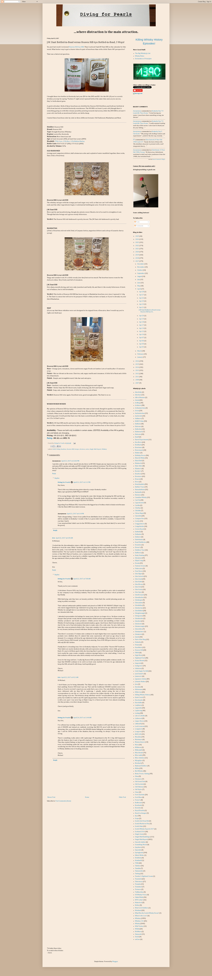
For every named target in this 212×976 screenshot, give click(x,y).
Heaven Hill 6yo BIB (76, 47)
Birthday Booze (140, 455)
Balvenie (138, 434)
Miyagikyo (138, 760)
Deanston (138, 545)
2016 (137, 361)
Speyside (138, 850)
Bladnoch (138, 463)
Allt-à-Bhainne (140, 397)
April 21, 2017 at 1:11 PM (81, 482)
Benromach (139, 450)
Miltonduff (138, 750)
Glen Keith (138, 581)
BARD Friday (56, 449)
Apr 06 (141, 341)
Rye (136, 816)
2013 (137, 370)
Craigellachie (139, 526)
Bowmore (138, 476)
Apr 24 (141, 304)
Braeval (137, 479)
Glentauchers (139, 631)
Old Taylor (138, 789)
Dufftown (138, 552)
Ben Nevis (138, 442)
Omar (137, 792)
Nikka (137, 768)
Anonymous (137, 111)
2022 (137, 245)
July (138, 279)
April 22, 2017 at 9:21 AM (69, 677)
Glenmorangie (140, 626)
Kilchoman (138, 689)
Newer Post (51, 797)
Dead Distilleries (140, 542)
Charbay (138, 508)
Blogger (115, 961)
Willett (137, 929)
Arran (137, 410)
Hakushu (138, 642)
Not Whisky (139, 771)
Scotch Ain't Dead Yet (142, 821)
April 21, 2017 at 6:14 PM (75, 513)
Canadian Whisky (141, 497)
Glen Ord (138, 587)
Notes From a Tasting (142, 773)
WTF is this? (139, 900)
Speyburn (138, 847)
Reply (54, 473)
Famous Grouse (140, 566)
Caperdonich (139, 503)
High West (138, 655)
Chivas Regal (139, 513)
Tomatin (138, 884)
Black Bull (138, 460)
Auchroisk (138, 416)
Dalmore (138, 537)
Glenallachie (139, 597)
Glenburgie (138, 600)
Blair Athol (138, 466)
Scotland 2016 (140, 831)
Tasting (137, 873)
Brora (137, 482)
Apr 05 (141, 344)
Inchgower (138, 666)
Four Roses (138, 571)
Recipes (76, 449)
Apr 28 (141, 292)
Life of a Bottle (140, 716)
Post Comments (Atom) (63, 801)
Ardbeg (137, 403)
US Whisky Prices (141, 895)
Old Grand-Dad (140, 781)
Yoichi (137, 937)
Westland (138, 910)
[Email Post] (74, 443)
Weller (137, 905)
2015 (137, 364)
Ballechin (138, 429)
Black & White (139, 458)
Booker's (138, 471)
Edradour (138, 558)
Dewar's (137, 547)
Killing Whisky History (142, 695)
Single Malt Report (95, 449)
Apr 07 (141, 337)
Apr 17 (141, 325)
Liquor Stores (139, 721)
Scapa (137, 818)
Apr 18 (141, 322)
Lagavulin (138, 708)
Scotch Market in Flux (142, 823)
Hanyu (137, 645)
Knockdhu (138, 702)
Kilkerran (138, 692)
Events (137, 563)
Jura (136, 684)
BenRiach (138, 445)
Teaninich (138, 879)
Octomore (138, 779)
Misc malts (138, 755)
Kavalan (137, 687)
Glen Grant (138, 579)
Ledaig (137, 713)
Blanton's (138, 468)
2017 (137, 261)
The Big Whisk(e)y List (142, 53)
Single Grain (139, 834)
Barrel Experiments (141, 439)
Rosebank (138, 805)
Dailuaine (138, 534)
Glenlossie (138, 624)
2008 (137, 380)
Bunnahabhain (140, 489)
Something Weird (141, 844)
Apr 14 (141, 328)
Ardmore (138, 405)
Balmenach (139, 431)
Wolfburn (138, 931)
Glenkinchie (139, 618)
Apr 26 (141, 298)
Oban (136, 776)
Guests (137, 637)
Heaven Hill (70, 449)
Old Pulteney (139, 787)
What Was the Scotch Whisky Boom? (147, 913)
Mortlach (138, 763)
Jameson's (138, 676)
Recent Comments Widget (159, 159)
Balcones (138, 426)
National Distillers (141, 766)
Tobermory (139, 881)
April (139, 289)
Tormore (138, 889)
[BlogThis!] (54, 446)
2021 (137, 248)
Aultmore (138, 418)
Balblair (137, 424)
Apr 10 (141, 334)
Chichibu (138, 510)
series (87, 449)
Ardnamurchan (140, 408)
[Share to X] (56, 446)
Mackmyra (138, 739)
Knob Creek (139, 697)
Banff (137, 437)
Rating (49, 438)
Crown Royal (139, 529)
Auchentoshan (140, 413)
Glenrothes (138, 629)
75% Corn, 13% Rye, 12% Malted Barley (70, 141)
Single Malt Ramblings (142, 837)
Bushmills (138, 492)
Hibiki (137, 652)
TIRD (136, 863)
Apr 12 (141, 331)
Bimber (137, 453)
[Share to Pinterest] (60, 446)
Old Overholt (139, 784)
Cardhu (137, 505)
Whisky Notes (139, 56)
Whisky (137, 923)
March (139, 351)
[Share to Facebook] (58, 446)
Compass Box (139, 518)
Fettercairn (138, 568)
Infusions (138, 668)
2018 (137, 258)
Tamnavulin (139, 871)
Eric (53, 538)
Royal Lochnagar (140, 813)
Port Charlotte (139, 794)
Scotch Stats (139, 826)
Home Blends (139, 660)
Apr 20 (141, 315)
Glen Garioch (139, 576)
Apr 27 (141, 295)
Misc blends (139, 752)
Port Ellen (138, 797)
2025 (137, 236)
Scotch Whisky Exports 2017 (144, 829)
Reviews (82, 449)
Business (138, 495)
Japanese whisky (140, 679)
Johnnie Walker (140, 681)
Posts (138, 222)
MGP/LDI (138, 734)
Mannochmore (140, 742)
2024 (137, 239)
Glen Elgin (138, 574)
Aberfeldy (138, 392)
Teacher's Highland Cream (144, 876)
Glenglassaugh (140, 613)
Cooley (137, 521)
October (140, 270)
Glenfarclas (139, 608)
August (139, 276)
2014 (137, 367)
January (140, 357)
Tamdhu (137, 868)
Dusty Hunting (139, 555)
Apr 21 (141, 307)
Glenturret (138, 634)
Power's (137, 800)
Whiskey (104, 449)
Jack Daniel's (139, 674)
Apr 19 (141, 319)
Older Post (122, 797)
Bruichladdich (139, 484)
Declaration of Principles (143, 58)
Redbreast (138, 802)
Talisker (137, 866)
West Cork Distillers (141, 908)
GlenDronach (139, 595)
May (139, 286)
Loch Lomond (139, 726)
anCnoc (137, 939)
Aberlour (138, 395)
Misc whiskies (139, 758)
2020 (137, 252)
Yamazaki (138, 934)
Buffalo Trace (139, 487)
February (140, 354)
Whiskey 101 (139, 921)
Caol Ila (137, 500)
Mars (136, 745)
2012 (137, 373)
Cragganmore (139, 524)
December (140, 264)
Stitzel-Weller (139, 855)
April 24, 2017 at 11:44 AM (82, 717)
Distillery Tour (140, 550)
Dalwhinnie (139, 539)
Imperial (138, 663)
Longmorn (138, 729)
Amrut (137, 400)
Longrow (138, 731)
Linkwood (138, 718)
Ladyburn (138, 705)
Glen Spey (138, 592)
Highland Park (140, 658)
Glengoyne (138, 616)
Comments (139, 226)
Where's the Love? (141, 916)
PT (134, 140)
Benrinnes (138, 447)
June (139, 283)
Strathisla (138, 858)
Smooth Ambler (140, 842)
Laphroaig (138, 710)
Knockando (139, 700)
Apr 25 (141, 301)
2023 (137, 242)
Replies (57, 478)
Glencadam (138, 602)
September (141, 273)
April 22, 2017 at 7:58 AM (82, 579)
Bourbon (63, 449)
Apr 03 (141, 347)
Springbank (139, 852)
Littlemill (138, 724)
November (141, 267)
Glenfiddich (139, 610)
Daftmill (137, 531)
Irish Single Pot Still (141, 671)
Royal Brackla (139, 810)
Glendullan (138, 605)
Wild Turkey (139, 926)
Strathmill (138, 860)
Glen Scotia (138, 589)
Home (87, 797)
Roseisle (138, 808)
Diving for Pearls (59, 443)
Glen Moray (139, 584)
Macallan (138, 737)
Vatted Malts (139, 897)
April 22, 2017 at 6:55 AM (64, 538)
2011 (137, 377)
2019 (137, 255)
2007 (137, 383)
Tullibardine (139, 892)
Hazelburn (138, 647)
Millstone (138, 747)
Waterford (138, 902)
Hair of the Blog (140, 639)
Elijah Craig (139, 560)
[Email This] (51, 446)
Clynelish (138, 516)
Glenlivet (138, 621)
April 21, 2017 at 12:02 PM (70, 461)
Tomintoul (138, 887)
